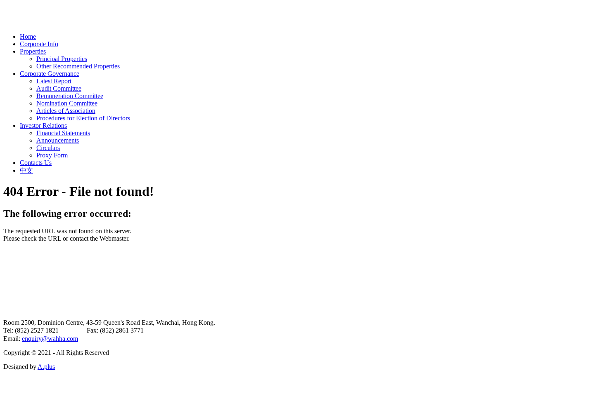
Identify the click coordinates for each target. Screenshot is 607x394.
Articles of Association (65, 110)
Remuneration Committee (69, 95)
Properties (33, 51)
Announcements (57, 140)
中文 (26, 170)
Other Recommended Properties (78, 66)
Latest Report (53, 80)
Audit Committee (58, 88)
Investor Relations (43, 125)
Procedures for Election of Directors (83, 118)
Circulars (48, 147)
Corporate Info (39, 43)
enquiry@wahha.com (50, 338)
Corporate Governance (49, 73)
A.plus (46, 366)
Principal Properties (61, 58)
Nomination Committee (66, 103)
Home (28, 36)
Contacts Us (36, 162)
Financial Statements (63, 132)
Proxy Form (52, 155)
